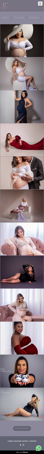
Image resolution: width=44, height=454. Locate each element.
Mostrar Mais (22, 428)
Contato (32, 441)
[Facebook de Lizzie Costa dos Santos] (20, 445)
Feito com (22, 452)
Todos (5, 17)
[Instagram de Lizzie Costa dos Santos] (23, 445)
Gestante (19, 17)
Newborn (34, 17)
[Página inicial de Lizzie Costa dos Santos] (6, 6)
